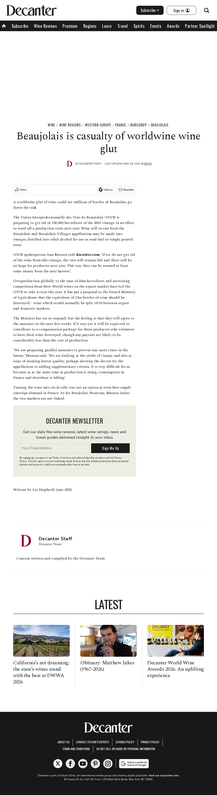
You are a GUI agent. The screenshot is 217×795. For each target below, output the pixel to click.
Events (155, 26)
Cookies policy (124, 742)
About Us (64, 742)
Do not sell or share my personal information (125, 748)
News (148, 163)
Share (23, 189)
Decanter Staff (90, 163)
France (120, 124)
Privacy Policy (150, 742)
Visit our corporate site (164, 775)
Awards (173, 26)
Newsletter (129, 189)
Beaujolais (159, 124)
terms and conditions (76, 748)
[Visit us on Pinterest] (95, 763)
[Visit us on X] (58, 763)
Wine (51, 124)
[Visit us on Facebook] (70, 763)
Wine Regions (70, 124)
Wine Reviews (45, 26)
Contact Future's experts (92, 742)
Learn (107, 26)
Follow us (108, 189)
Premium (70, 26)
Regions (90, 26)
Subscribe (148, 10)
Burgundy (138, 124)
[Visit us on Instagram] (108, 763)
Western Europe (98, 124)
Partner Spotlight (200, 26)
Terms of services (62, 458)
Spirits (139, 26)
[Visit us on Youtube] (83, 763)
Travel (122, 26)
